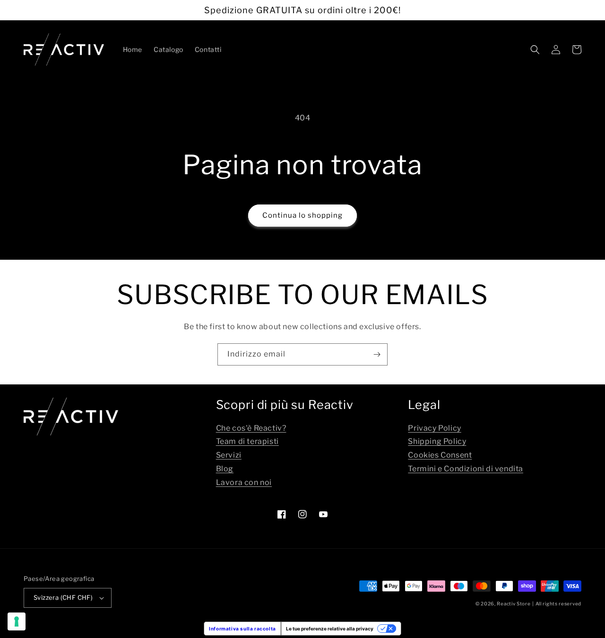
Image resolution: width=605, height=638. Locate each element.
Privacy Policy (434, 428)
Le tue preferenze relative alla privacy (329, 628)
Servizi (229, 455)
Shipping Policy (437, 441)
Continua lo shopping (302, 215)
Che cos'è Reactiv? (251, 428)
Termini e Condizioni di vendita (465, 468)
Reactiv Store (513, 603)
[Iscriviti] (376, 354)
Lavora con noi (244, 482)
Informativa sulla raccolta (242, 628)
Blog (224, 468)
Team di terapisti (247, 441)
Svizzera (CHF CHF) (63, 597)
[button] (535, 49)
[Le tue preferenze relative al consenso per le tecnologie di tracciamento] (17, 621)
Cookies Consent (440, 455)
